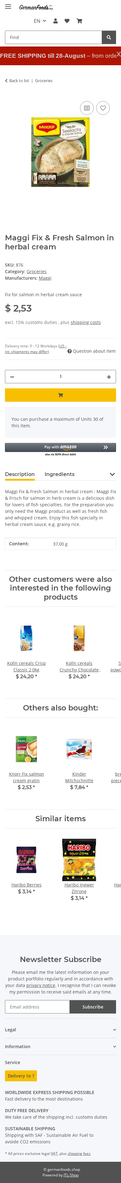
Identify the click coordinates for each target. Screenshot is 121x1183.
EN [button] (37, 20)
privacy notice (40, 985)
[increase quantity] (109, 376)
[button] (55, 21)
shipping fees (79, 1153)
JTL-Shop (71, 1175)
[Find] (109, 37)
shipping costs (86, 322)
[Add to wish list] (103, 108)
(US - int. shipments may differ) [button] (36, 348)
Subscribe (93, 1007)
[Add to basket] (60, 395)
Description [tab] (20, 474)
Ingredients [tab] (59, 474)
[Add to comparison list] (87, 108)
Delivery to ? (21, 1076)
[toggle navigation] (8, 4)
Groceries (37, 271)
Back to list (19, 80)
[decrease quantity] (12, 376)
